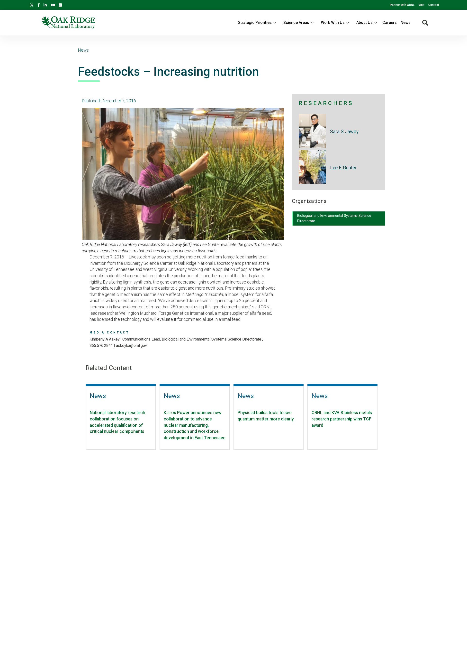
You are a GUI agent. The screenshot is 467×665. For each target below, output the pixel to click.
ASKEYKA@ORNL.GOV (131, 345)
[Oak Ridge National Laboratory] (68, 23)
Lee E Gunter (343, 168)
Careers (389, 22)
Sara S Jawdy (344, 131)
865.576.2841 (101, 345)
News (406, 22)
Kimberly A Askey (105, 339)
